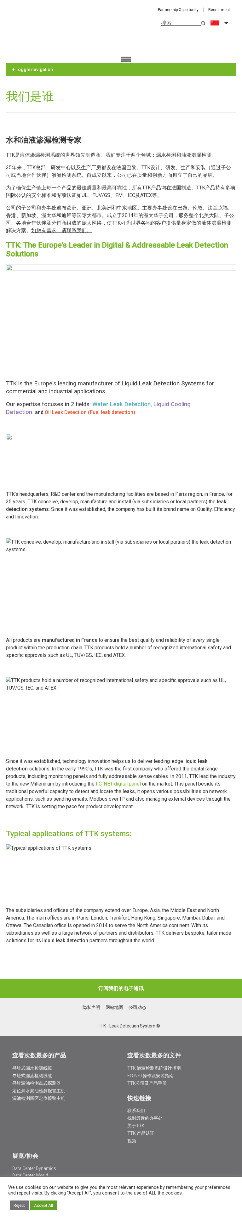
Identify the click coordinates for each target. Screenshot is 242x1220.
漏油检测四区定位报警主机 (38, 1098)
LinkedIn (84, 1026)
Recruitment (219, 10)
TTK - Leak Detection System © (129, 1025)
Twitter (76, 1026)
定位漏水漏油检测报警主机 (38, 1090)
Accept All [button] (43, 1205)
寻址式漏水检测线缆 (32, 1068)
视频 (131, 1140)
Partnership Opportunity (178, 10)
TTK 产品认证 (140, 1133)
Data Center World (30, 1175)
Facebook (92, 1026)
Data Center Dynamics (34, 1168)
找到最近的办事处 (145, 1118)
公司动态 (137, 1007)
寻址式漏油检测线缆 (32, 1075)
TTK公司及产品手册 (147, 1083)
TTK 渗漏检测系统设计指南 (154, 1068)
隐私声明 (91, 1007)
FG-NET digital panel (118, 784)
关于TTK (136, 1125)
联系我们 (136, 1110)
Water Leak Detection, (122, 404)
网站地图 (114, 1007)
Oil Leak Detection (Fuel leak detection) (90, 412)
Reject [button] (19, 1205)
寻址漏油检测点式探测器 (36, 1083)
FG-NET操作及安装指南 (150, 1075)
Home (43, 34)
